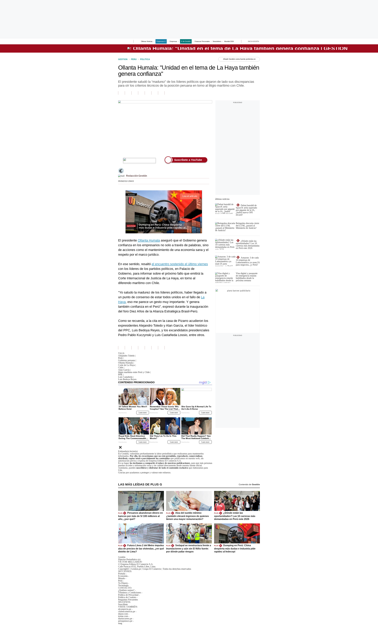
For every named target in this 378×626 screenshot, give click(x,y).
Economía (123, 576)
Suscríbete (347, 48)
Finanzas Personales (202, 41)
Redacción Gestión (136, 176)
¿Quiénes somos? (126, 590)
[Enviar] (125, 41)
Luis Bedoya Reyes (127, 379)
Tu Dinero (123, 583)
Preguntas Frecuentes (128, 599)
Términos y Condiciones (129, 592)
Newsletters (217, 41)
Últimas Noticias (147, 41)
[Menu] (120, 41)
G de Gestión (186, 41)
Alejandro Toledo (127, 355)
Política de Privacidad (128, 595)
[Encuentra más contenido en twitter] (134, 93)
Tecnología (123, 585)
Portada (121, 573)
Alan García (124, 370)
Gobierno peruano (127, 360)
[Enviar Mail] (121, 176)
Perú (120, 358)
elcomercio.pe (124, 609)
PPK (121, 374)
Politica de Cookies (127, 597)
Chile (121, 367)
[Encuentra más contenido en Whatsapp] (148, 93)
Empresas (173, 41)
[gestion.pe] (237, 48)
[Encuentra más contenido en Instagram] (161, 93)
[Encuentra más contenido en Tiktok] (154, 93)
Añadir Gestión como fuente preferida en (239, 59)
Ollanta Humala (149, 240)
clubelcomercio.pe (126, 611)
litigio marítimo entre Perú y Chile (134, 372)
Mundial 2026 (229, 41)
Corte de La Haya (127, 365)
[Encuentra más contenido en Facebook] (128, 93)
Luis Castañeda (125, 377)
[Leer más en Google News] (121, 93)
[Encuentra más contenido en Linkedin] (141, 93)
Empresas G (161, 41)
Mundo (121, 578)
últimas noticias (222, 199)
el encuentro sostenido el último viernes (180, 264)
